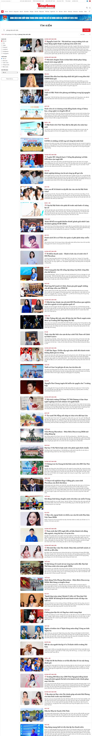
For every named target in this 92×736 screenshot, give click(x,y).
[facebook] (87, 1)
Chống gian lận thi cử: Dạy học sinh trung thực (63, 612)
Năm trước (5, 66)
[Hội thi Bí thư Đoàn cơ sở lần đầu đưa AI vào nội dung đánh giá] (31, 664)
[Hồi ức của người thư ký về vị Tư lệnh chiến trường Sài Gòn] (31, 648)
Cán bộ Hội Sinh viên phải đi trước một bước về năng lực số (66, 206)
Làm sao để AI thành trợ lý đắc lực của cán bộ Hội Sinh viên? (66, 190)
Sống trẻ (47, 315)
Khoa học (75, 11)
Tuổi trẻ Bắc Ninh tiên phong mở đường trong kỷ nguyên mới (67, 93)
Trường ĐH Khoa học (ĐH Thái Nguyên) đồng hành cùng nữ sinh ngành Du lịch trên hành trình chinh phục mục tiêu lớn (66, 679)
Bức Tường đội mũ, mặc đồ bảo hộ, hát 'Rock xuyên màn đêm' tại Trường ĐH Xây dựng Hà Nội (67, 319)
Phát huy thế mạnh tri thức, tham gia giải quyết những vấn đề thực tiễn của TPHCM (66, 287)
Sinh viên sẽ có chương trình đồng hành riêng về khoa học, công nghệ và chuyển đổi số (66, 110)
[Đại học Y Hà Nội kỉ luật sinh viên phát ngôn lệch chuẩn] (31, 451)
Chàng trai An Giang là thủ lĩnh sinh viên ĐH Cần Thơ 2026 (67, 465)
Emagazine (5, 51)
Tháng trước (6, 64)
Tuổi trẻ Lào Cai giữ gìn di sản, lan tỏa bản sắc (62, 367)
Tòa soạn (67, 1)
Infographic (6, 53)
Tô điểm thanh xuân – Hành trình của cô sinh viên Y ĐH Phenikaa (66, 255)
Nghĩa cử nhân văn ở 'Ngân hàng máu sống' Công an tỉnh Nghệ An (66, 629)
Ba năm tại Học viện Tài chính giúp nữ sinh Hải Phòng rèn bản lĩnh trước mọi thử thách (67, 695)
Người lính (52, 11)
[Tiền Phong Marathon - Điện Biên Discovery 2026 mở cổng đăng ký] (31, 435)
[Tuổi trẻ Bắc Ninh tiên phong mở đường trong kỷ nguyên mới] (31, 96)
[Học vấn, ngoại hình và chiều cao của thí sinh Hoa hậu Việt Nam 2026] (31, 519)
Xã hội (6, 11)
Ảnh (4, 43)
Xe (56, 11)
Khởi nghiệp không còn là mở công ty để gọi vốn (63, 173)
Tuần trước (5, 62)
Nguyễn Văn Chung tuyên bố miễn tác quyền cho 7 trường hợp (67, 384)
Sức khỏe (26, 11)
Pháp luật (41, 11)
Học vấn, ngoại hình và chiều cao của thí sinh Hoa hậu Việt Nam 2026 (67, 516)
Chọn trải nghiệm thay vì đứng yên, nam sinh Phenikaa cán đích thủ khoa (63, 481)
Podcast (5, 47)
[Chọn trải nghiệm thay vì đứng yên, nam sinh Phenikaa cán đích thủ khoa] (31, 484)
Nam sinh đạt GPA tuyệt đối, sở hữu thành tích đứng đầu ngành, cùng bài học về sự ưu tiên (66, 532)
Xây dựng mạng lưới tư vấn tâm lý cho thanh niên (64, 727)
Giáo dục (70, 11)
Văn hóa (61, 11)
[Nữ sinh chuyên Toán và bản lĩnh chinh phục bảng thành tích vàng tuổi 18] (31, 63)
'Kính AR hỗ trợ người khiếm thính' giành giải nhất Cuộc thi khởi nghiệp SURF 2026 (66, 222)
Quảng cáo (75, 1)
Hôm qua (5, 60)
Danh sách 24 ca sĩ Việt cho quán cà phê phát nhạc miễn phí (66, 238)
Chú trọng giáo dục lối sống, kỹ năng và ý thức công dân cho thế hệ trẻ (66, 271)
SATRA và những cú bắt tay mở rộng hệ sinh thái (63, 141)
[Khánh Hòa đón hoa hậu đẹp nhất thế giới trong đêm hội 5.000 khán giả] (31, 80)
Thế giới (31, 11)
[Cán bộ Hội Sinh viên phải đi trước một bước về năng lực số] (31, 209)
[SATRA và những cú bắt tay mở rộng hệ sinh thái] (31, 145)
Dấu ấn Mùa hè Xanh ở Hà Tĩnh (57, 711)
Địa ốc (21, 11)
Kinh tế (10, 11)
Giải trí (65, 11)
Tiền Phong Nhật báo (38, 1)
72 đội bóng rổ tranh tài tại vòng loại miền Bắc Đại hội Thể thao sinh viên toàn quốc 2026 (66, 565)
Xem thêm (89, 11)
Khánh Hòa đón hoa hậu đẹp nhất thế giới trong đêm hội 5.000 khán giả (67, 77)
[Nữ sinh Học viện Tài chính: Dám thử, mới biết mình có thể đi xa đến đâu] (31, 552)
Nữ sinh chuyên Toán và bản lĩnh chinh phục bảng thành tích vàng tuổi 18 (65, 61)
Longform (5, 49)
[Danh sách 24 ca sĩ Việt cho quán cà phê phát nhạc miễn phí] (31, 241)
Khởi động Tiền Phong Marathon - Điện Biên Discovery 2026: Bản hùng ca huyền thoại (66, 581)
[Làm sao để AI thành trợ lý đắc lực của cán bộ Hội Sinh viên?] (31, 193)
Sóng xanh (16, 11)
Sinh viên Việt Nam (50, 1)
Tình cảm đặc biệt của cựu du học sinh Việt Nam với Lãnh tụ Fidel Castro (67, 335)
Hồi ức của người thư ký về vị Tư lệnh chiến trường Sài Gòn (65, 645)
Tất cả (4, 41)
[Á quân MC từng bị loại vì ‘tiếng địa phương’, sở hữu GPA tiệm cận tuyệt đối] (31, 161)
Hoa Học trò (60, 1)
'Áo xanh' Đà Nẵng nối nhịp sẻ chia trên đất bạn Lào (67, 415)
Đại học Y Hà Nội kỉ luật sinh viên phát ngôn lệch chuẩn (66, 448)
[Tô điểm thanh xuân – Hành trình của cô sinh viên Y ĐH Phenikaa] (31, 257)
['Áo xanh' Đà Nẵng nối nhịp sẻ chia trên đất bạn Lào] (31, 419)
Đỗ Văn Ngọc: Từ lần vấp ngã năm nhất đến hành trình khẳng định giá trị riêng (67, 351)
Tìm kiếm (46, 25)
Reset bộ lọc (9, 78)
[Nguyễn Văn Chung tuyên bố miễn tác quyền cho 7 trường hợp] (31, 387)
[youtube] (90, 1)
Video (85, 11)
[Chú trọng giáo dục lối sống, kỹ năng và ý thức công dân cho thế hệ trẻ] (31, 274)
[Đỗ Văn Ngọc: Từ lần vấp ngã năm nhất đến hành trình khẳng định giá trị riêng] (31, 354)
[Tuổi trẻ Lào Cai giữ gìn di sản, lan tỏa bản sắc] (31, 371)
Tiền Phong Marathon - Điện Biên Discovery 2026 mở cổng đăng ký (66, 433)
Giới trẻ (36, 11)
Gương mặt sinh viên (50, 39)
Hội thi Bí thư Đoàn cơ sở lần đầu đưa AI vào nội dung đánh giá (66, 661)
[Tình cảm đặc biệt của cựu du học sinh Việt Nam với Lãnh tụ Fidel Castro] (31, 338)
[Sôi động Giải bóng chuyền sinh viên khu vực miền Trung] (31, 503)
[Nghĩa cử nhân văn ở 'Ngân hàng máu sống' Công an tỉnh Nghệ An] (31, 632)
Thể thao (47, 11)
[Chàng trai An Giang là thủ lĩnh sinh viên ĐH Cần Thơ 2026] (31, 468)
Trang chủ (2, 11)
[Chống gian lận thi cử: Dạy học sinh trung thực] (31, 616)
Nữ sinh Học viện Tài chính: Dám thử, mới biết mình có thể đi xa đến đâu (67, 549)
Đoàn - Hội (47, 122)
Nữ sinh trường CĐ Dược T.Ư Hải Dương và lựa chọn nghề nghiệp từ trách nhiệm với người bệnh (66, 400)
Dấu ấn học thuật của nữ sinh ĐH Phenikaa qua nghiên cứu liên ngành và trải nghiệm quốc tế (67, 303)
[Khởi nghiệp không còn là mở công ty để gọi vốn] (31, 177)
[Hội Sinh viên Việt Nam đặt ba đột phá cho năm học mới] (31, 129)
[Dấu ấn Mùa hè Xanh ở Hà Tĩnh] (31, 715)
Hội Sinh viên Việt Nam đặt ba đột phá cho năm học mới (66, 126)
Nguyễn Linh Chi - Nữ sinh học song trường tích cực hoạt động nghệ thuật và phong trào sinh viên (66, 42)
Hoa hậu (81, 11)
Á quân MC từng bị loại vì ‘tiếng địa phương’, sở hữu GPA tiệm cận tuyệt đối (65, 158)
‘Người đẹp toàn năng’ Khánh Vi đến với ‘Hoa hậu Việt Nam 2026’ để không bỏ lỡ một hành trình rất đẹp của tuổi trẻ (65, 598)
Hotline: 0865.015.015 (25, 1)
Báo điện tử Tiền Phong (46, 6)
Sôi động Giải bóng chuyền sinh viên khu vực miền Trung (67, 499)
